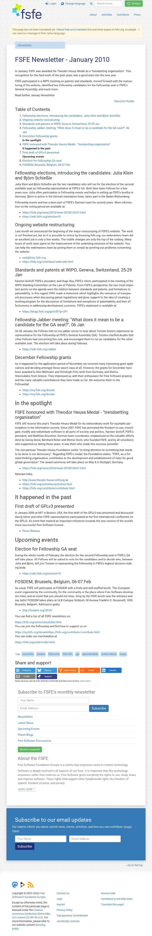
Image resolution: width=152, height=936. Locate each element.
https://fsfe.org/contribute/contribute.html (48, 488)
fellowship (53, 654)
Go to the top (135, 865)
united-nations (108, 654)
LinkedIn (112, 670)
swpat (123, 654)
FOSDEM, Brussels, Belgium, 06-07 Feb (46, 164)
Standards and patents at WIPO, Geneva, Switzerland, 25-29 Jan (61, 124)
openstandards (90, 654)
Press (137, 14)
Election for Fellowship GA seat (42, 160)
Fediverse (26, 670)
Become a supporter (30, 749)
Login (52, 3)
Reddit (91, 670)
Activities (107, 14)
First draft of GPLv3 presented (40, 152)
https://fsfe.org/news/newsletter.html (38, 622)
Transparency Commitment (72, 915)
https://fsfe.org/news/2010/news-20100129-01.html (54, 212)
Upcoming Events (28, 729)
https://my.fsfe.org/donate (38, 390)
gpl (77, 654)
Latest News (25, 723)
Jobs (59, 898)
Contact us (63, 893)
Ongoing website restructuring (41, 120)
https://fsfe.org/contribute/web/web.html (47, 261)
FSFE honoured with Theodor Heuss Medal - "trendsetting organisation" (66, 144)
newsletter (28, 654)
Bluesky (48, 670)
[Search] (91, 4)
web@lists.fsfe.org (34, 257)
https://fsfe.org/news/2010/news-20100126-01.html (54, 468)
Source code (108, 893)
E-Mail (26, 676)
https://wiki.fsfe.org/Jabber (39, 349)
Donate (135, 3)
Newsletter (25, 45)
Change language (74, 3)
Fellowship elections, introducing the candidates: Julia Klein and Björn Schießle (71, 115)
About (93, 14)
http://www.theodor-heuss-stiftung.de (45, 480)
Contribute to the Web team (117, 898)
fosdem (41, 654)
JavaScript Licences (68, 921)
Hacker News (69, 670)
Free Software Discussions (34, 740)
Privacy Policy (64, 910)
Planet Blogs (25, 734)
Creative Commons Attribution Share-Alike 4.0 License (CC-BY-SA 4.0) (31, 914)
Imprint (61, 904)
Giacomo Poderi (124, 101)
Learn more (25, 789)
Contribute (123, 14)
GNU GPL (67, 654)
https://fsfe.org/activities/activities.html (47, 484)
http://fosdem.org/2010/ (37, 610)
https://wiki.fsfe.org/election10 (41, 216)
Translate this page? (112, 904)
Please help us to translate (72, 29)
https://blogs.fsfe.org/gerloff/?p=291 (45, 311)
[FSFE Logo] (27, 11)
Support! (48, 676)
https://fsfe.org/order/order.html (35, 642)
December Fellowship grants (40, 136)
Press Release (31, 531)
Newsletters (25, 716)
